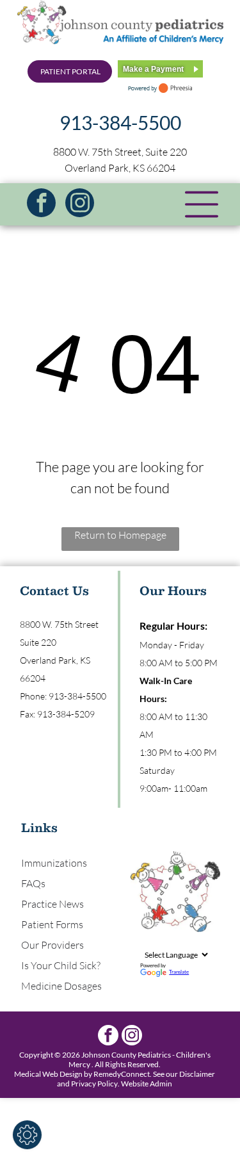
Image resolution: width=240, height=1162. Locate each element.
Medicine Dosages (61, 985)
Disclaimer (197, 1074)
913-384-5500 (120, 122)
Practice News (52, 903)
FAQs (33, 883)
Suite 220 (38, 642)
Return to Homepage (120, 534)
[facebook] (41, 204)
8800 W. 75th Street (59, 624)
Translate (179, 972)
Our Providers (52, 944)
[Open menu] (201, 204)
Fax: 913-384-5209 (57, 713)
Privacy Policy (94, 1083)
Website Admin (146, 1083)
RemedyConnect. (122, 1074)
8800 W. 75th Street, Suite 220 (120, 151)
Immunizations (54, 862)
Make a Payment (153, 69)
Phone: (33, 696)
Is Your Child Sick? (60, 965)
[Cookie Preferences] (27, 1134)
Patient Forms (52, 924)
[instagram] (79, 204)
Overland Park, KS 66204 (120, 167)
